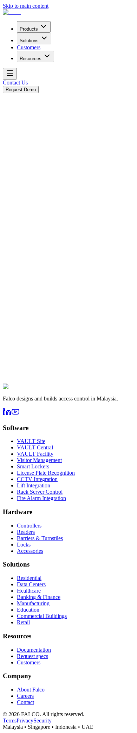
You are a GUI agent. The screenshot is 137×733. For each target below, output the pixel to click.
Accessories (30, 551)
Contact (25, 702)
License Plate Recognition (46, 473)
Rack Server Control (40, 492)
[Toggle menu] (10, 74)
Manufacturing (33, 603)
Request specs (32, 656)
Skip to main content (25, 6)
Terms (10, 720)
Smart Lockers (33, 466)
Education (28, 610)
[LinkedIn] (7, 414)
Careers (25, 696)
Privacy (25, 720)
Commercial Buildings (42, 616)
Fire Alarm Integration (41, 498)
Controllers (29, 526)
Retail (23, 622)
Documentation (34, 650)
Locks (24, 545)
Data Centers (31, 584)
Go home (13, 161)
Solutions (29, 40)
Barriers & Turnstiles (40, 538)
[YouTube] (15, 414)
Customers (28, 47)
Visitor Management (39, 460)
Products (29, 29)
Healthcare (29, 591)
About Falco (31, 690)
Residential (29, 578)
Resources (30, 58)
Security (42, 720)
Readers (26, 532)
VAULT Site (31, 441)
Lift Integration (33, 485)
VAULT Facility (35, 454)
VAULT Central (35, 447)
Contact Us (15, 83)
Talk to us (43, 161)
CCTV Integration (37, 479)
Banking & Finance (38, 597)
